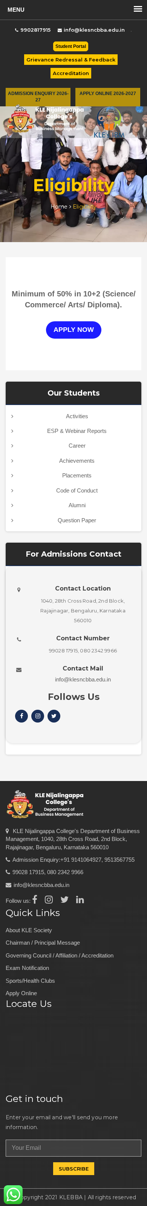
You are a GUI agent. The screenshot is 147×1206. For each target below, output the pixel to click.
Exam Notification (27, 968)
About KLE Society (29, 930)
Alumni (77, 505)
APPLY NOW (74, 329)
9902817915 (35, 30)
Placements (77, 475)
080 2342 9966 (65, 872)
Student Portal (70, 46)
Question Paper (77, 520)
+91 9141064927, (81, 859)
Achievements (77, 460)
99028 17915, (29, 872)
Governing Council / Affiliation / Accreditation (59, 955)
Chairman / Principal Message (43, 942)
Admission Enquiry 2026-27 (38, 97)
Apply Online (21, 993)
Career (77, 445)
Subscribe (74, 1169)
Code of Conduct (77, 490)
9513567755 (119, 859)
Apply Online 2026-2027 (108, 93)
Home (60, 206)
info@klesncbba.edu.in (94, 30)
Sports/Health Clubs (30, 980)
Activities (77, 416)
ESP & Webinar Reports (77, 431)
